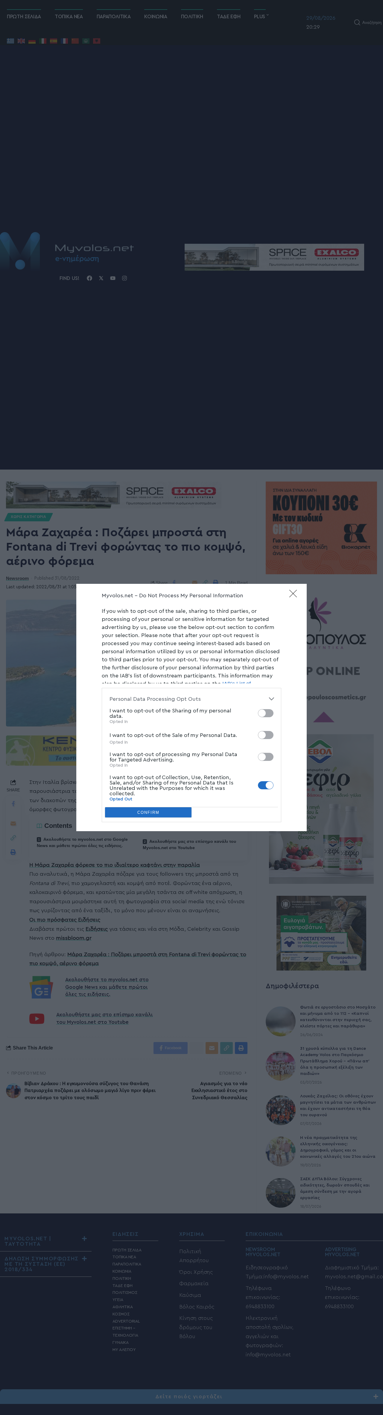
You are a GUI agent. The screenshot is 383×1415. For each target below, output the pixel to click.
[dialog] (191, 707)
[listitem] (191, 699)
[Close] (295, 595)
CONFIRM (148, 812)
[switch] (265, 713)
